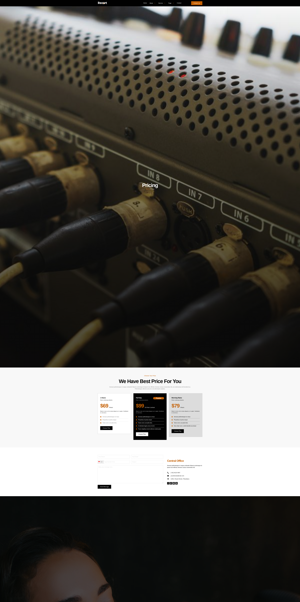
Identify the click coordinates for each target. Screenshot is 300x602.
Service (160, 3)
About (151, 3)
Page (169, 3)
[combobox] (101, 462)
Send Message (104, 486)
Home (145, 3)
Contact (179, 3)
